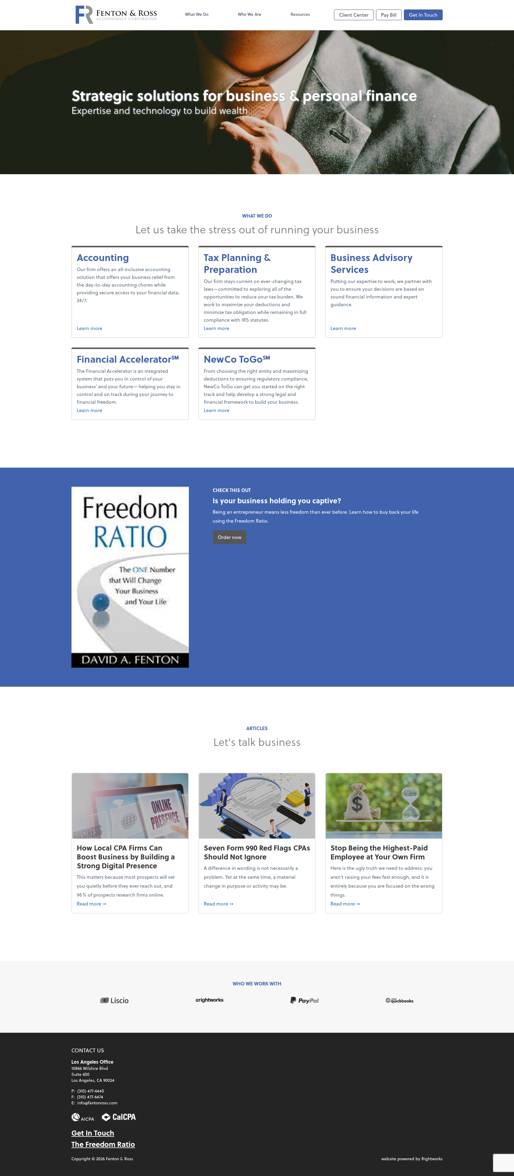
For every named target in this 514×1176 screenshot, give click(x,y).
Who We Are (249, 14)
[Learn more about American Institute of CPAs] (83, 1117)
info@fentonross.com (97, 1103)
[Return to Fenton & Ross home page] (116, 15)
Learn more (124, 327)
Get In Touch (423, 14)
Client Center (354, 14)
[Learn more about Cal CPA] (119, 1117)
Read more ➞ (130, 903)
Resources (300, 14)
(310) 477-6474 (90, 1097)
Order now (230, 537)
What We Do (197, 14)
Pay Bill (389, 14)
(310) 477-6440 (90, 1091)
